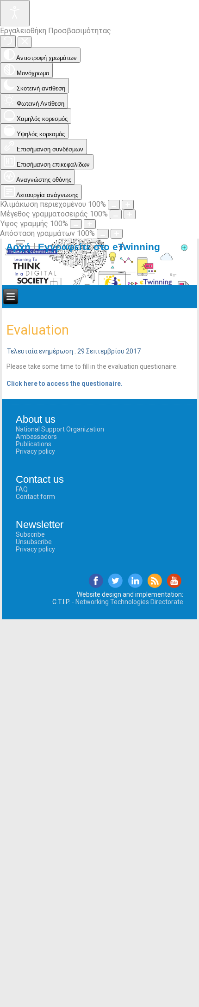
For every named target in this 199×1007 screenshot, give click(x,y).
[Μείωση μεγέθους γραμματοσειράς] (116, 214)
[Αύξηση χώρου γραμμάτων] (117, 234)
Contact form (35, 496)
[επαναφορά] (8, 41)
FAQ (22, 489)
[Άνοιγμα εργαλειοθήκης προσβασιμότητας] (15, 13)
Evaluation (37, 330)
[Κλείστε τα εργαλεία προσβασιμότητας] (25, 42)
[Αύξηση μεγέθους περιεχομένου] (128, 205)
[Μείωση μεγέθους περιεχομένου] (114, 205)
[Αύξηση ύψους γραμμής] (90, 224)
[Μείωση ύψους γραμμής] (76, 224)
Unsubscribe (34, 541)
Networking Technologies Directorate (129, 601)
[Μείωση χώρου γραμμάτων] (103, 234)
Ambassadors (36, 436)
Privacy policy (35, 451)
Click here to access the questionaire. (64, 383)
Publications (33, 444)
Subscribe (30, 534)
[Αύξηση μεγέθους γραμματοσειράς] (130, 214)
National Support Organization (60, 429)
